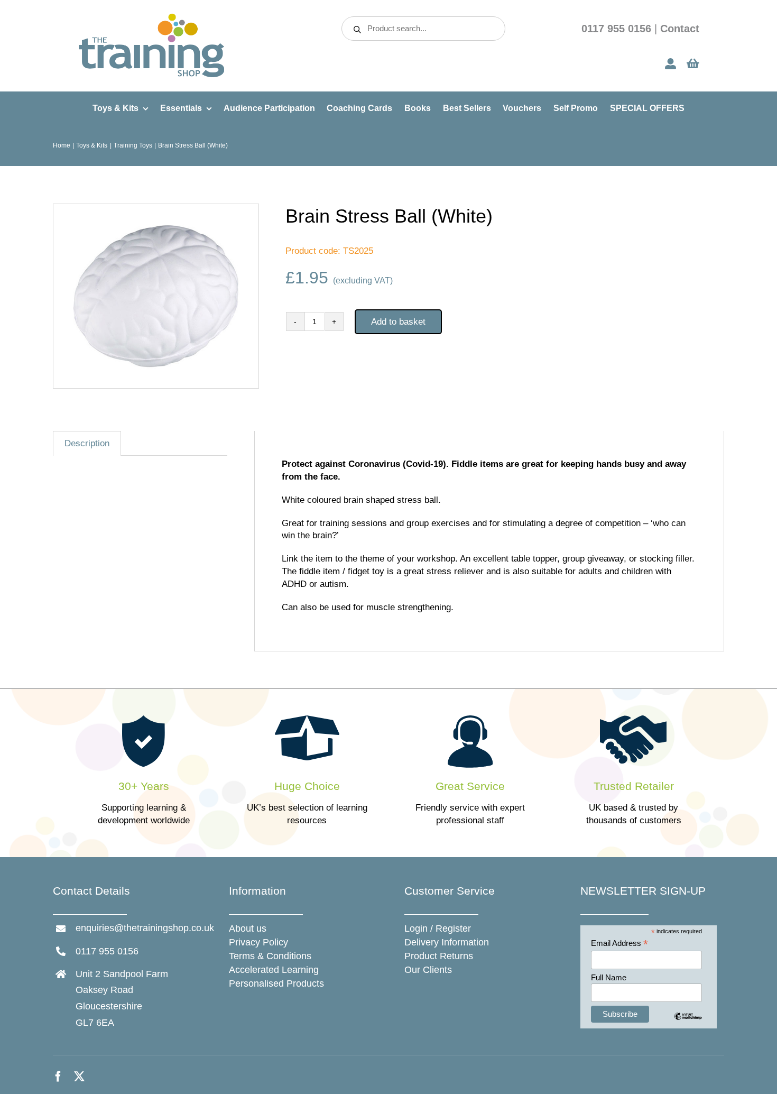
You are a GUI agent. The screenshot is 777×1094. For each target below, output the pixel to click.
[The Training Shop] (152, 17)
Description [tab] (86, 443)
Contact (679, 28)
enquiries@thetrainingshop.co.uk (145, 928)
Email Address (619, 943)
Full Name (608, 977)
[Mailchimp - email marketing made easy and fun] (688, 1023)
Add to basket (398, 322)
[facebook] (58, 1076)
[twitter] (79, 1076)
